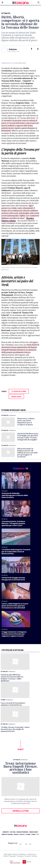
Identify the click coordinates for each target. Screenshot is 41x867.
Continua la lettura (20, 811)
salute (22, 834)
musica (16, 834)
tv (38, 834)
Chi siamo (20, 856)
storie (28, 834)
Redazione (13, 49)
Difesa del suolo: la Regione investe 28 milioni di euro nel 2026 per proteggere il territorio (27, 452)
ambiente (6, 832)
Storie (3, 700)
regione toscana (16, 396)
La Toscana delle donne (18, 391)
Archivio (34, 856)
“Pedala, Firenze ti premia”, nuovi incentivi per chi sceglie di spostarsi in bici (15, 729)
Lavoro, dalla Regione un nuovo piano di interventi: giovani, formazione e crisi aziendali (15, 606)
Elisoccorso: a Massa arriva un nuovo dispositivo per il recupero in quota (25, 421)
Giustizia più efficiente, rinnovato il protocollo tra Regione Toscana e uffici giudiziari (12, 677)
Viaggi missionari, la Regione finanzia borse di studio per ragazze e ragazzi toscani (14, 634)
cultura (13, 832)
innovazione (34, 832)
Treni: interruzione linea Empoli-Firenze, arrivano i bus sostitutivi (20, 767)
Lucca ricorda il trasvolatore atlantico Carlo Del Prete (13, 704)
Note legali (8, 854)
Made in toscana (8, 834)
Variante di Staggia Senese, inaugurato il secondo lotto (13, 579)
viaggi (33, 834)
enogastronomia (23, 832)
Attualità (5, 13)
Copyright (12, 856)
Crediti (5, 856)
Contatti (27, 856)
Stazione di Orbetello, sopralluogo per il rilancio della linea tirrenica (15, 495)
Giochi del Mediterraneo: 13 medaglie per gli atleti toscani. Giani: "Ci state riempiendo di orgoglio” (28, 436)
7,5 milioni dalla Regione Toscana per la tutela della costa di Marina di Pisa (16, 551)
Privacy (15, 854)
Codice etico (32, 854)
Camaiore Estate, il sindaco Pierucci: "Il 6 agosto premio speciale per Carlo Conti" (13, 523)
